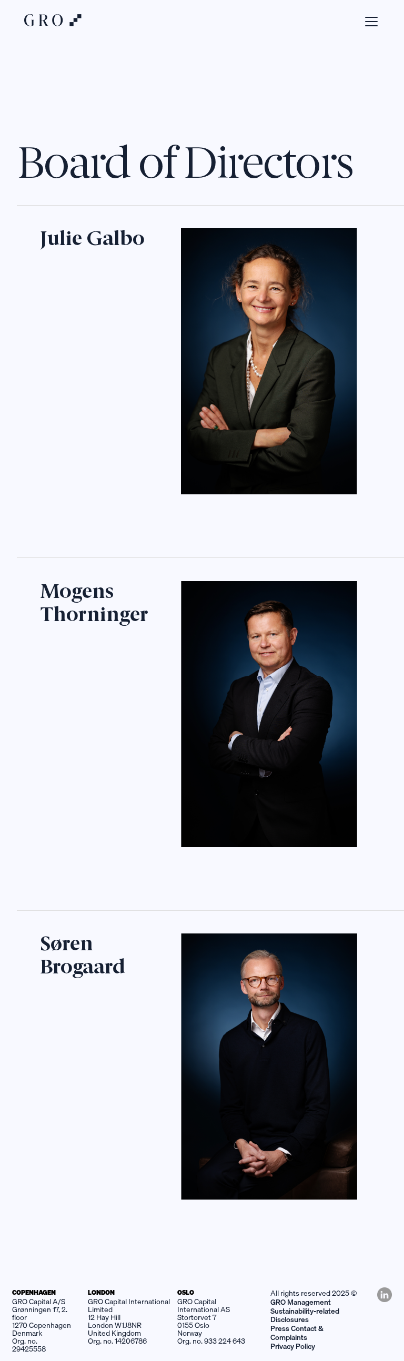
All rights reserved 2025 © (313, 1293)
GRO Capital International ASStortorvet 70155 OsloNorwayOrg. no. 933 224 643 (211, 1321)
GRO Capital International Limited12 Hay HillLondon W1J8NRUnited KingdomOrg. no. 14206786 (129, 1321)
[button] (369, 21)
